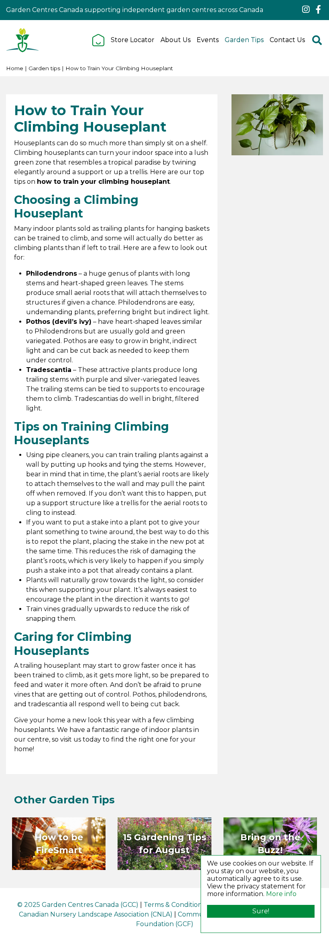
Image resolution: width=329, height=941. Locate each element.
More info (281, 894)
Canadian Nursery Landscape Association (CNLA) (96, 914)
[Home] (98, 40)
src (317, 40)
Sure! (260, 911)
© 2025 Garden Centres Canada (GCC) (77, 904)
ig (306, 9)
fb (318, 9)
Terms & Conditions (174, 904)
